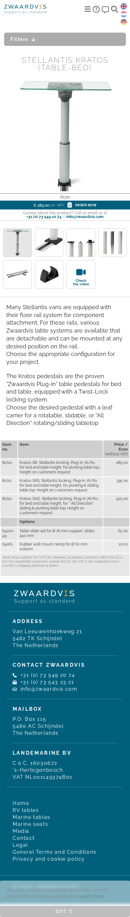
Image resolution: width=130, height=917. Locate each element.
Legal (20, 845)
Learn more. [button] (91, 896)
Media (21, 831)
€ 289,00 (65, 205)
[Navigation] (88, 9)
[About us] (96, 9)
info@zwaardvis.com (84, 217)
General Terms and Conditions (55, 852)
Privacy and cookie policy (49, 859)
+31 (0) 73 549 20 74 (44, 217)
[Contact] (105, 9)
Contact (23, 838)
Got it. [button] (65, 911)
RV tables (26, 810)
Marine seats (30, 824)
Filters (19, 39)
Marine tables (31, 817)
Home (21, 803)
